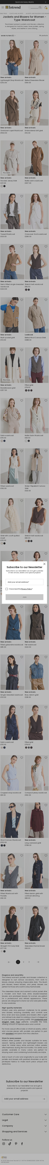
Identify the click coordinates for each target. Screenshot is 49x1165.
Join (24, 597)
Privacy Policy (26, 589)
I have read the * (21, 589)
